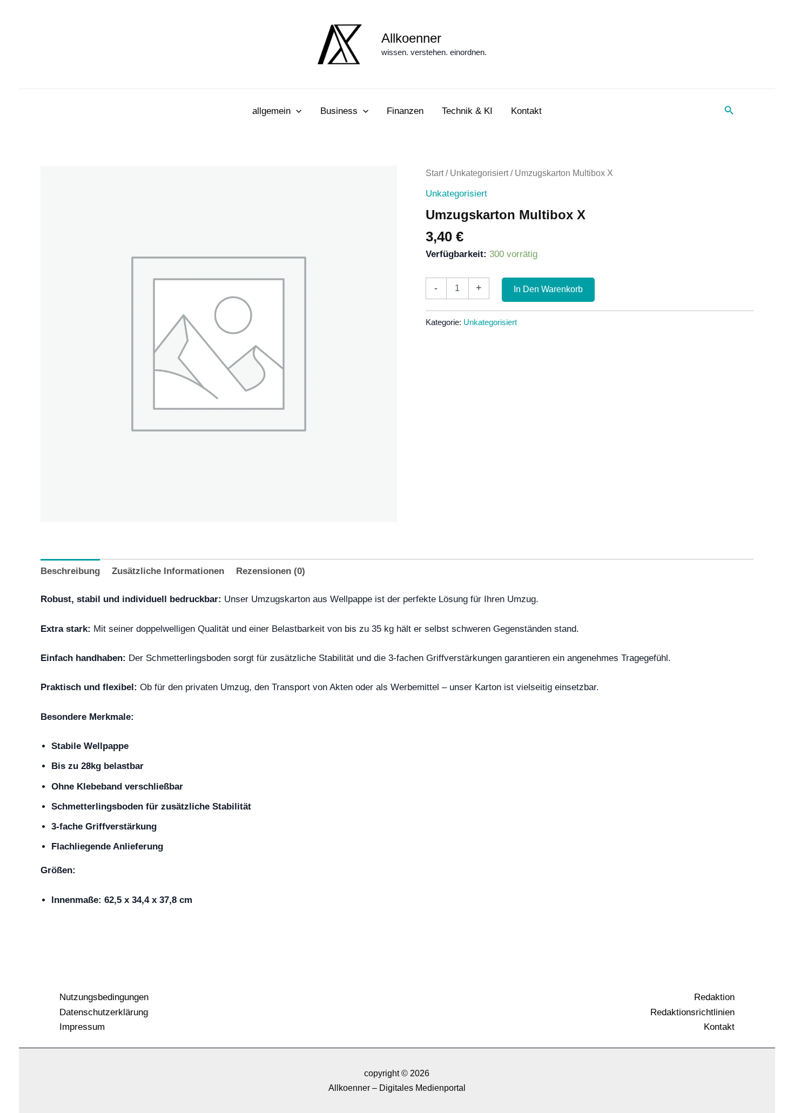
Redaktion (714, 997)
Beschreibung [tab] (70, 571)
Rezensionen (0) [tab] (270, 571)
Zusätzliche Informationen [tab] (168, 571)
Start (434, 173)
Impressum (82, 1027)
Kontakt (719, 1027)
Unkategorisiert (479, 173)
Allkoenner (411, 38)
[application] (296, 111)
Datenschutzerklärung (103, 1012)
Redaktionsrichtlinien (692, 1012)
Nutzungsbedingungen (104, 997)
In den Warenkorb (548, 289)
